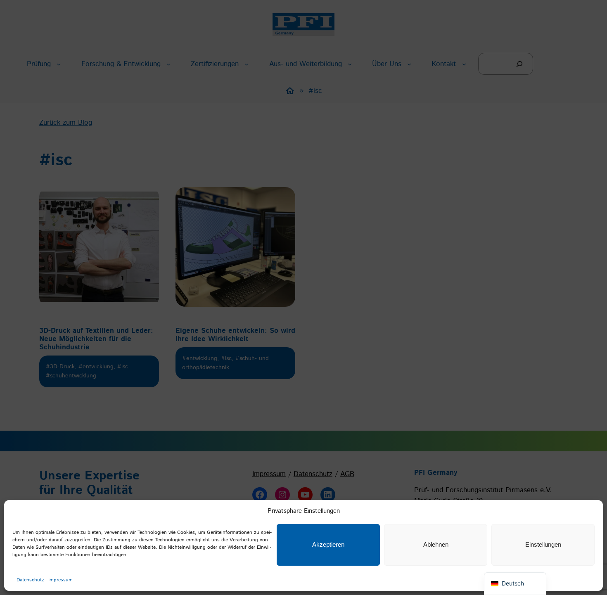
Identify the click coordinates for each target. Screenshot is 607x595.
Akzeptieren (328, 544)
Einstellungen (543, 544)
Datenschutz (30, 579)
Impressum (60, 579)
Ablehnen (435, 544)
